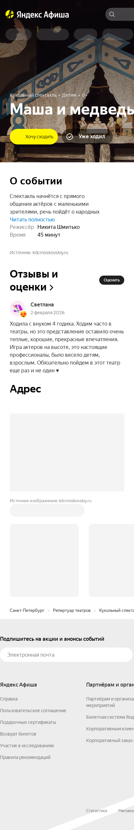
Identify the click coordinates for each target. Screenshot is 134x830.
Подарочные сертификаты (28, 722)
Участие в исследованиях (27, 745)
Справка (9, 698)
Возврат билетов (18, 734)
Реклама (126, 811)
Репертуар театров (72, 610)
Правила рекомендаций (25, 757)
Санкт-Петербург (27, 610)
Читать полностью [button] (32, 220)
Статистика (96, 811)
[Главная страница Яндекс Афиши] (10, 14)
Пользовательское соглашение (33, 710)
